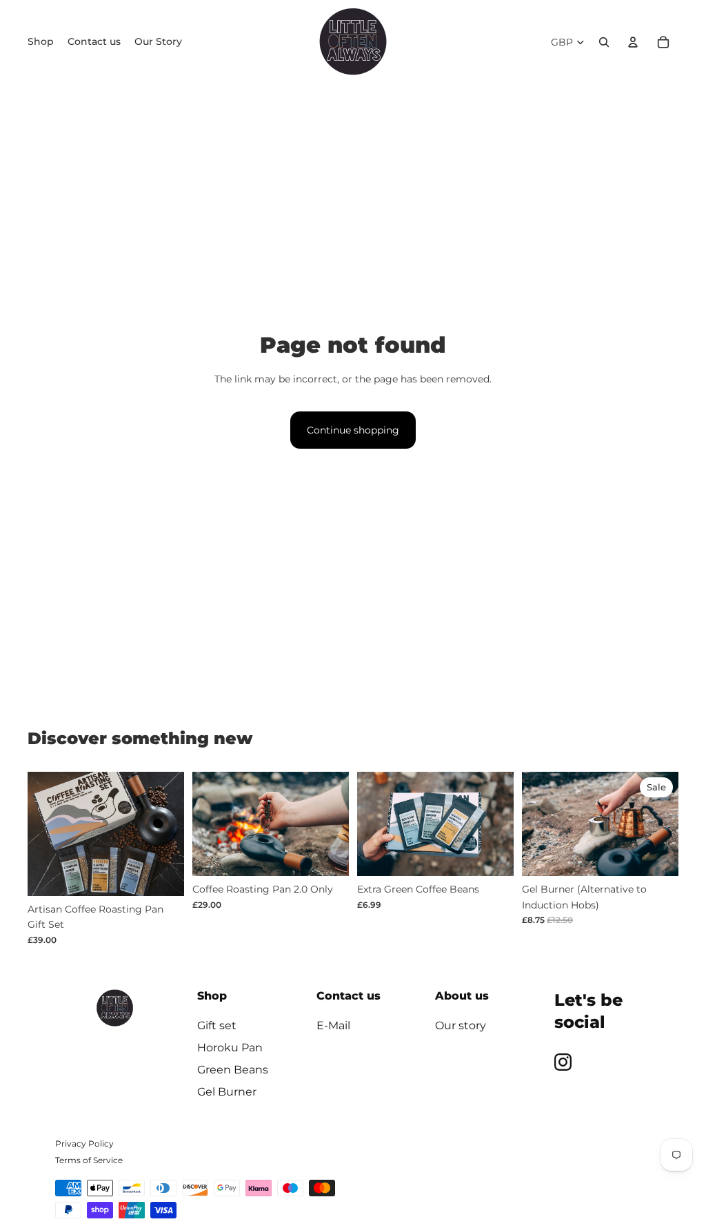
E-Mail (333, 1025)
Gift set (216, 1025)
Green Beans (232, 1069)
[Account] (633, 42)
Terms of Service (89, 1160)
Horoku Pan (230, 1047)
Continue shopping (353, 430)
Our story (460, 1025)
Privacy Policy (84, 1143)
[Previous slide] (38, 834)
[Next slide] (173, 834)
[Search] (604, 42)
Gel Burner (226, 1091)
